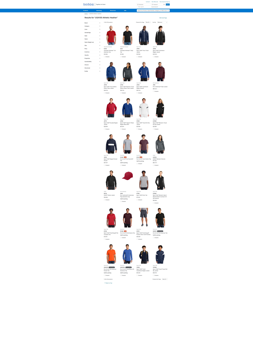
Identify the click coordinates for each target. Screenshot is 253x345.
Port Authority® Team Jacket (160, 86)
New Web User (155, 1)
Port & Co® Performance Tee (127, 233)
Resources (113, 10)
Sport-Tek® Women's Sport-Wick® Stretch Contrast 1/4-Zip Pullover (160, 196)
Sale (125, 10)
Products (85, 10)
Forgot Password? (154, 6)
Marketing (99, 10)
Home (86, 13)
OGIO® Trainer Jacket (109, 195)
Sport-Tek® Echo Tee (142, 195)
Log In (167, 4)
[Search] (168, 10)
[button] (92, 22)
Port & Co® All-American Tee (160, 233)
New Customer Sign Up (165, 1)
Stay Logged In (141, 6)
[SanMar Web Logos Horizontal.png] (94, 4)
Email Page (164, 17)
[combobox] (148, 22)
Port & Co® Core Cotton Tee (144, 159)
